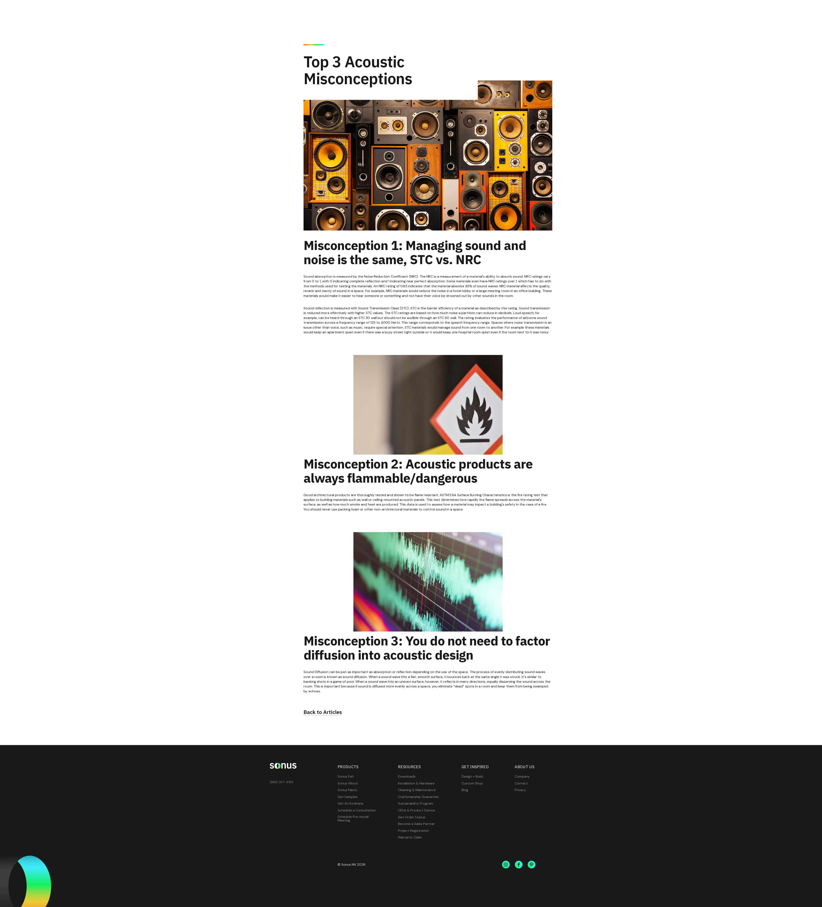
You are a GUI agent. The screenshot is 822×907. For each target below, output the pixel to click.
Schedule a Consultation (357, 810)
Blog (465, 790)
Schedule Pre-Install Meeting (353, 818)
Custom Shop (472, 783)
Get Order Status (411, 817)
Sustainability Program (415, 803)
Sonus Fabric (347, 790)
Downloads (406, 776)
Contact (521, 783)
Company (522, 776)
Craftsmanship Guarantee (418, 797)
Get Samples (347, 797)
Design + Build (472, 776)
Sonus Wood (347, 783)
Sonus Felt (346, 776)
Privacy (520, 790)
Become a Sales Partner (416, 824)
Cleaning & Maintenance (417, 790)
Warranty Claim (410, 837)
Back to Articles (323, 712)
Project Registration (413, 831)
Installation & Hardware (416, 783)
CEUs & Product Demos (416, 810)
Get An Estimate (350, 803)
